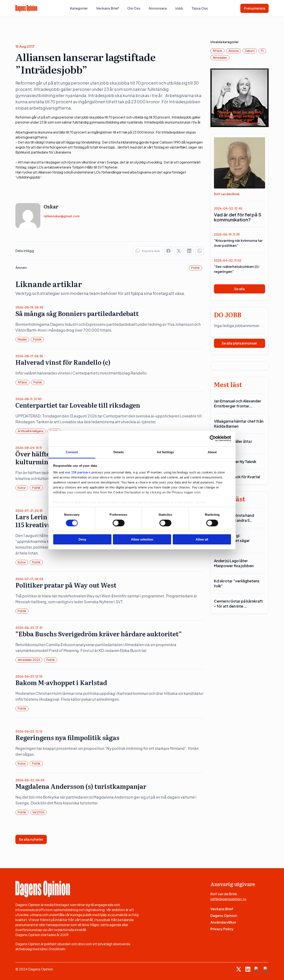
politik (195, 268)
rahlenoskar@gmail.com (62, 216)
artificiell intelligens (30, 431)
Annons (233, 50)
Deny (82, 539)
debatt (250, 50)
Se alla (239, 289)
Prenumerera (254, 8)
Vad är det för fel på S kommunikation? (237, 217)
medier (22, 339)
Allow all (202, 539)
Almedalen (220, 57)
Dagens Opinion (223, 915)
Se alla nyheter (31, 839)
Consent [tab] (72, 452)
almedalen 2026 (29, 660)
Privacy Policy (221, 929)
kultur (22, 487)
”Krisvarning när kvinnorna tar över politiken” (238, 243)
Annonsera (158, 8)
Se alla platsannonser (239, 343)
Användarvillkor (223, 922)
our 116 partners (77, 472)
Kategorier (79, 8)
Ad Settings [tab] (165, 452)
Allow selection (142, 539)
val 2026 (38, 812)
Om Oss (133, 8)
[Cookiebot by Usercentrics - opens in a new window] (213, 438)
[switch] (119, 523)
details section (195, 502)
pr (262, 50)
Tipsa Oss (199, 8)
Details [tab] (119, 452)
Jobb (179, 8)
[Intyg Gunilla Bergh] (239, 97)
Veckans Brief (107, 8)
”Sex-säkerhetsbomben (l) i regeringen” (236, 269)
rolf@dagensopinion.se (228, 899)
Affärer (22, 382)
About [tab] (212, 452)
